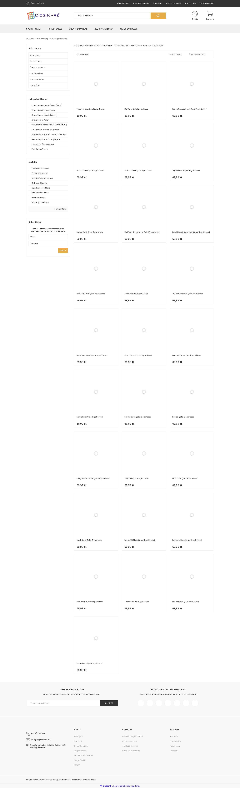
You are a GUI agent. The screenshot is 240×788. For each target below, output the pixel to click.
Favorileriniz (175, 746)
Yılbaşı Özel (35, 85)
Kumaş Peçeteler (174, 3)
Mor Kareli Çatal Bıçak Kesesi (136, 109)
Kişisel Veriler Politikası (131, 750)
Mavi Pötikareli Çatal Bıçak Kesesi (138, 355)
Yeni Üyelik (78, 736)
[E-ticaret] (120, 786)
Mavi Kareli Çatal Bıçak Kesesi (184, 478)
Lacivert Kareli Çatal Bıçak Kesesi (90, 170)
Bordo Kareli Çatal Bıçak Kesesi (90, 601)
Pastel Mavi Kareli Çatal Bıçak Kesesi (92, 355)
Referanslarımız (207, 3)
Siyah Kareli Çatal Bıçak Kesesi (89, 540)
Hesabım (174, 736)
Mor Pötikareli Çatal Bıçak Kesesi (185, 601)
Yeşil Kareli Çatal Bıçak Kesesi (136, 478)
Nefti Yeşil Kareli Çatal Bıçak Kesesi (91, 294)
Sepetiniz (174, 750)
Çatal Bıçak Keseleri (58, 39)
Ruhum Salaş (35, 61)
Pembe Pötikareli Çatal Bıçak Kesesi (187, 540)
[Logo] (43, 15)
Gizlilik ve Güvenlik (129, 741)
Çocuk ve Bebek (37, 79)
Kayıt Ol (109, 703)
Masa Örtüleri (123, 3)
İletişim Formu (80, 750)
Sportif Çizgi (35, 55)
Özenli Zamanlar (37, 67)
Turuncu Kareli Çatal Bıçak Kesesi (91, 109)
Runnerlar (157, 3)
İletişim (77, 765)
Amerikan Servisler (141, 3)
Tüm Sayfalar (60, 209)
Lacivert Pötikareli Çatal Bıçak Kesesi (139, 540)
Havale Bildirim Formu (83, 755)
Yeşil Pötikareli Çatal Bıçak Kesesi (186, 170)
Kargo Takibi (79, 760)
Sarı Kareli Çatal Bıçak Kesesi (136, 601)
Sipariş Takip (175, 741)
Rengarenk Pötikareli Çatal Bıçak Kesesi (93, 478)
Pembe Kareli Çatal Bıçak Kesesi (90, 232)
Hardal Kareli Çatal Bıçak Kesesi (137, 417)
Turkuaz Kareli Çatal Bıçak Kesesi (138, 170)
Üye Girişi (78, 741)
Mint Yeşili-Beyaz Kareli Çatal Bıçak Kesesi (141, 232)
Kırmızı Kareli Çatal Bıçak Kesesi (90, 663)
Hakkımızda (190, 3)
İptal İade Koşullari (130, 746)
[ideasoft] (105, 786)
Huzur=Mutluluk (36, 73)
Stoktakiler (84, 54)
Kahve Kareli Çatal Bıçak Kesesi (90, 417)
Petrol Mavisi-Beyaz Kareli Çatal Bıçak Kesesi (191, 232)
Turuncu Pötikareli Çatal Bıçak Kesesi (187, 294)
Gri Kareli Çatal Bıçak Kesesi (136, 294)
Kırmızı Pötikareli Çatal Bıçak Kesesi (187, 355)
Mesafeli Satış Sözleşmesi (132, 736)
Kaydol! (63, 250)
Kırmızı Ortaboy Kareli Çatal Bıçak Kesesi (189, 109)
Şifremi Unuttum (81, 746)
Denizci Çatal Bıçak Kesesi (183, 417)
